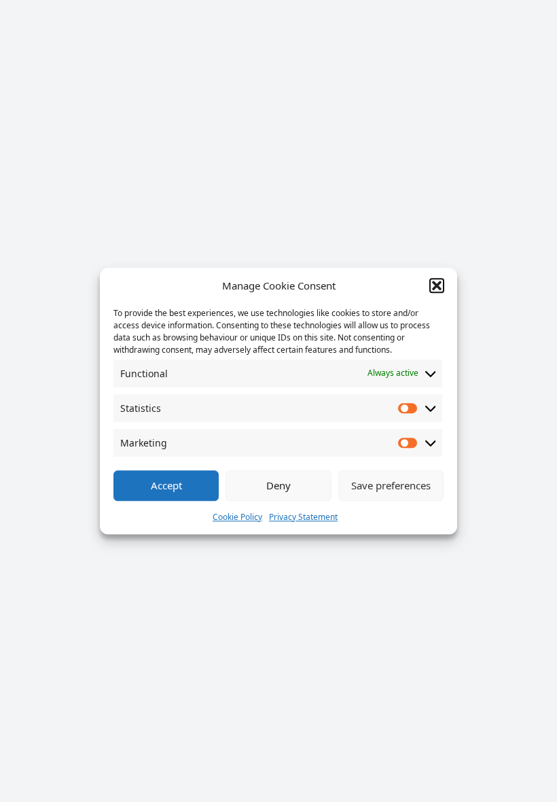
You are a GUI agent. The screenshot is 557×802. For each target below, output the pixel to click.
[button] (437, 286)
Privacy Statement (303, 517)
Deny (278, 485)
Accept (166, 485)
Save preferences (391, 485)
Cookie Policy (237, 517)
